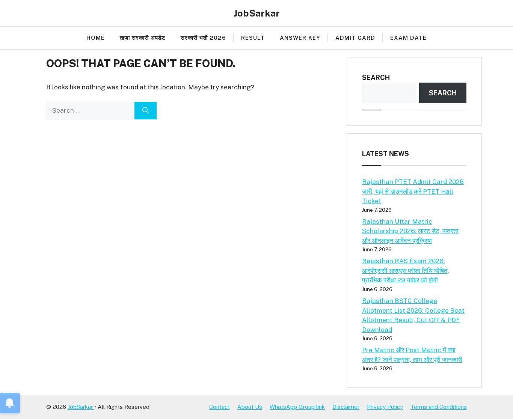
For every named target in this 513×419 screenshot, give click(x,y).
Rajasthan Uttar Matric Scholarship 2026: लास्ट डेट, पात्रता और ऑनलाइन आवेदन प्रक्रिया (410, 231)
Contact (219, 407)
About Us (249, 407)
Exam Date (408, 38)
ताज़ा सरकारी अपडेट (143, 38)
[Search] (145, 111)
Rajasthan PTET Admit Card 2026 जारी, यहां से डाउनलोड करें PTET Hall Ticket (413, 191)
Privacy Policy (385, 407)
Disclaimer (345, 407)
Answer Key (300, 38)
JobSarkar (257, 13)
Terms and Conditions (438, 407)
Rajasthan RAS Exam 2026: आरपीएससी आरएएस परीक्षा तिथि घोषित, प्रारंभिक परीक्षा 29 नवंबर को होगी (405, 270)
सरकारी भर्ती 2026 (203, 38)
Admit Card (355, 38)
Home (95, 38)
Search (376, 77)
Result (253, 38)
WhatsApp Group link (297, 407)
